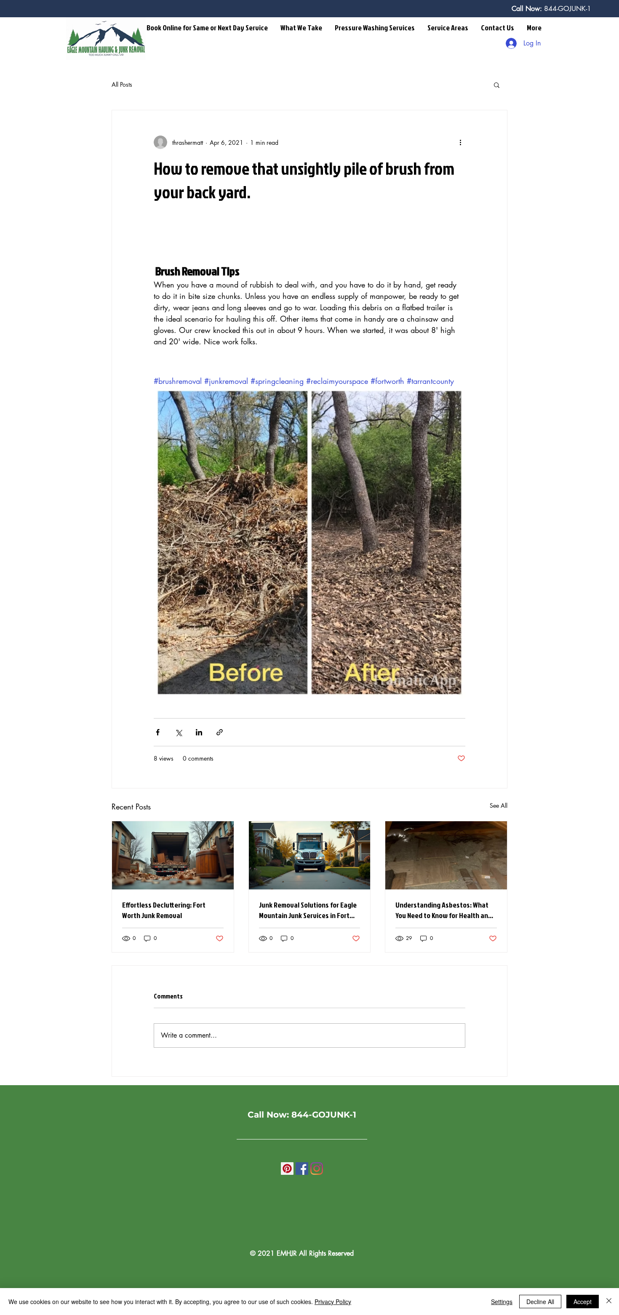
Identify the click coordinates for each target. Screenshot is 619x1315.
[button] (301, 27)
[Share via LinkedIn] (199, 732)
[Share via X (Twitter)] (178, 732)
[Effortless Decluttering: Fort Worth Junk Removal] (173, 855)
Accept (583, 1301)
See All (498, 805)
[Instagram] (316, 1168)
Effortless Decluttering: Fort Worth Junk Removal (163, 910)
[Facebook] (302, 1168)
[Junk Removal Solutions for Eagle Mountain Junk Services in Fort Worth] (310, 855)
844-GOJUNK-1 (566, 8)
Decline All (540, 1301)
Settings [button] (501, 1301)
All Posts (122, 84)
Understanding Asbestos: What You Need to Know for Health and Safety (443, 910)
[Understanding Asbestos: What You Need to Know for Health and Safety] (446, 855)
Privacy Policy (333, 1301)
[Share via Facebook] (158, 732)
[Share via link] (220, 732)
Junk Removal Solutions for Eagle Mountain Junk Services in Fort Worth (308, 910)
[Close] (609, 1301)
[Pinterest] (287, 1168)
